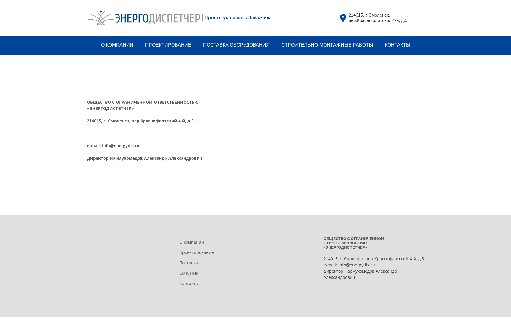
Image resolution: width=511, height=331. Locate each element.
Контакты (189, 283)
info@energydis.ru (120, 145)
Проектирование (196, 252)
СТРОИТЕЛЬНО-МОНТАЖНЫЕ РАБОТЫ (327, 44)
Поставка (188, 263)
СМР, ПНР (188, 273)
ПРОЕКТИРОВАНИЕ (168, 44)
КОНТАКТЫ (397, 44)
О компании (191, 242)
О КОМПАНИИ (117, 44)
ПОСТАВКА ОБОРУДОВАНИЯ (236, 44)
